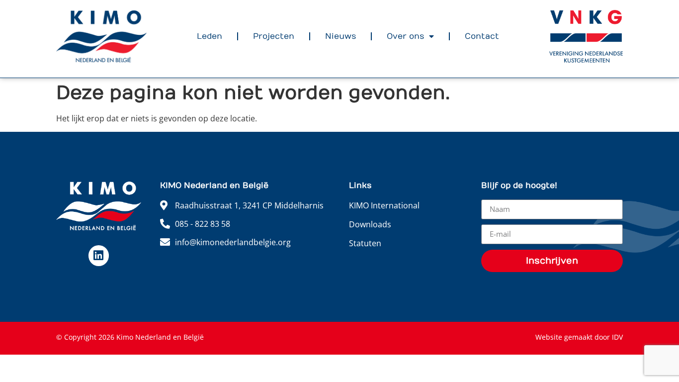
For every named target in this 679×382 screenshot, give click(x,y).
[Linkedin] (98, 255)
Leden (209, 36)
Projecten (273, 36)
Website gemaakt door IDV (579, 337)
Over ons (405, 36)
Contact (482, 36)
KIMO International (384, 205)
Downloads (370, 224)
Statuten (365, 243)
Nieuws (340, 36)
